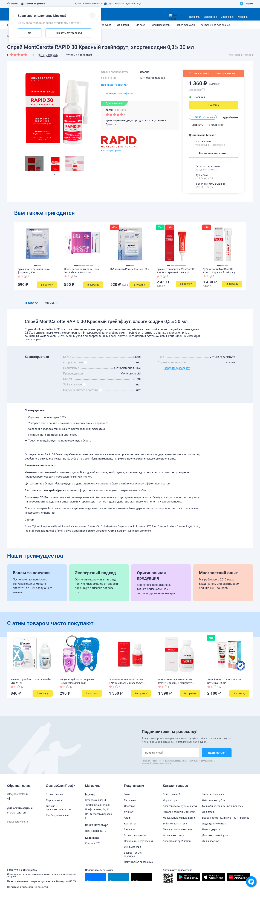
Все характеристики (114, 84)
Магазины (130, 800)
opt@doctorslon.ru (17, 821)
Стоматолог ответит (136, 835)
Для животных (210, 841)
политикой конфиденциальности (156, 763)
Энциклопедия (132, 846)
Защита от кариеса (213, 794)
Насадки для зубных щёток (179, 811)
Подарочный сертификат (138, 841)
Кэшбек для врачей (57, 815)
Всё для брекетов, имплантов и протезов (225, 817)
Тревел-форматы (185, 25)
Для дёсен (140, 25)
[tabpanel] (34, 163)
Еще (139, 3)
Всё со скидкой (171, 794)
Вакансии (129, 829)
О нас (127, 794)
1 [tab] (55, 174)
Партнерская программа (138, 862)
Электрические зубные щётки (180, 806)
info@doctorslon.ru (17, 794)
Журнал (77, 3)
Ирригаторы (170, 800)
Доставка (130, 3)
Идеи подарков (161, 25)
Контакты (119, 3)
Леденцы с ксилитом (214, 823)
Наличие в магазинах (213, 153)
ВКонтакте (92, 880)
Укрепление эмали (173, 835)
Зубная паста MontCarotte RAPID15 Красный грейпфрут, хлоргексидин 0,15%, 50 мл (220, 272)
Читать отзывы (48, 54)
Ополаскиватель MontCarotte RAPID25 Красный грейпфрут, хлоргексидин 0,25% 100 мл (126, 683)
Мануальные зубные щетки (179, 817)
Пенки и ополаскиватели (177, 829)
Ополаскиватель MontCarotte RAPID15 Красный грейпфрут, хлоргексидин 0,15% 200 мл (175, 683)
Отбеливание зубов (213, 800)
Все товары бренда (111, 150)
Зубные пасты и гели (175, 823)
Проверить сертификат (119, 93)
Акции (109, 4)
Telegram (249, 4)
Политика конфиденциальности (27, 887)
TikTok (136, 880)
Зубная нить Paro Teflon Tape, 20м (129, 269)
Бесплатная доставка (35, 4)
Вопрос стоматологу (92, 3)
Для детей (123, 25)
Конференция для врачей (215, 25)
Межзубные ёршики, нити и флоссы (222, 806)
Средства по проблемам (177, 841)
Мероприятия (54, 800)
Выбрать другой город (69, 32)
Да (29, 32)
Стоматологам (54, 794)
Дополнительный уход (215, 835)
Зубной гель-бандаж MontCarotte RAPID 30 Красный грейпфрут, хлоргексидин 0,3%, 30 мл (176, 272)
